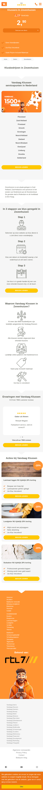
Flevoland (21, 117)
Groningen (21, 132)
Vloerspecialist (11, 663)
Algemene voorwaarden (21, 765)
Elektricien (10, 621)
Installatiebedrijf (12, 629)
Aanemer (10, 612)
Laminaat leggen (12, 636)
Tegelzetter (10, 657)
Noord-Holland (21, 135)
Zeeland (21, 139)
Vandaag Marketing (13, 756)
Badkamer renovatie (13, 617)
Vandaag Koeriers (12, 724)
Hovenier (9, 624)
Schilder (9, 640)
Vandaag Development (14, 753)
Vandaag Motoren (12, 731)
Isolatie (9, 626)
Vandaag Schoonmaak (14, 745)
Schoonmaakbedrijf (13, 650)
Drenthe (21, 154)
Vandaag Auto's (12, 720)
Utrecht (21, 128)
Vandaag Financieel (13, 751)
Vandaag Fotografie (13, 758)
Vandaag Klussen (12, 722)
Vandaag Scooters (13, 747)
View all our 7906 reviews (21, 455)
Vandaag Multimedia (13, 742)
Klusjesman (10, 633)
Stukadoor (10, 654)
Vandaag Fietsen (12, 738)
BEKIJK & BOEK (21, 167)
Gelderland (21, 158)
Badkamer (10, 648)
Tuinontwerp (10, 661)
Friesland (21, 124)
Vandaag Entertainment (14, 736)
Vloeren (9, 645)
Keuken (9, 631)
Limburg (21, 150)
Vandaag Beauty (12, 727)
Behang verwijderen (13, 619)
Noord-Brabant (21, 143)
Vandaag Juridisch (13, 740)
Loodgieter (10, 638)
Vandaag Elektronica (13, 749)
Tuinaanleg (10, 642)
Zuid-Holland (21, 121)
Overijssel (22, 147)
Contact (21, 770)
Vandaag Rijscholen (13, 733)
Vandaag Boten (11, 729)
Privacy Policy (21, 768)
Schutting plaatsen (13, 652)
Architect (9, 615)
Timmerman (10, 659)
